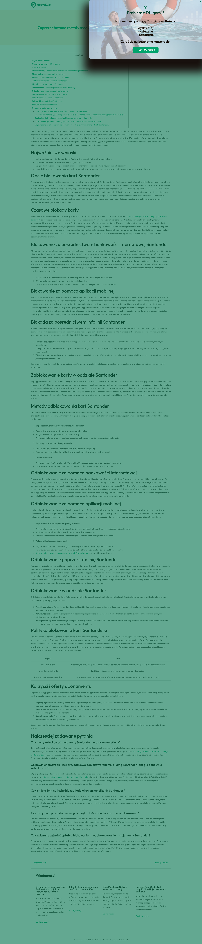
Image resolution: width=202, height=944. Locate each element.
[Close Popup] (200, 1)
